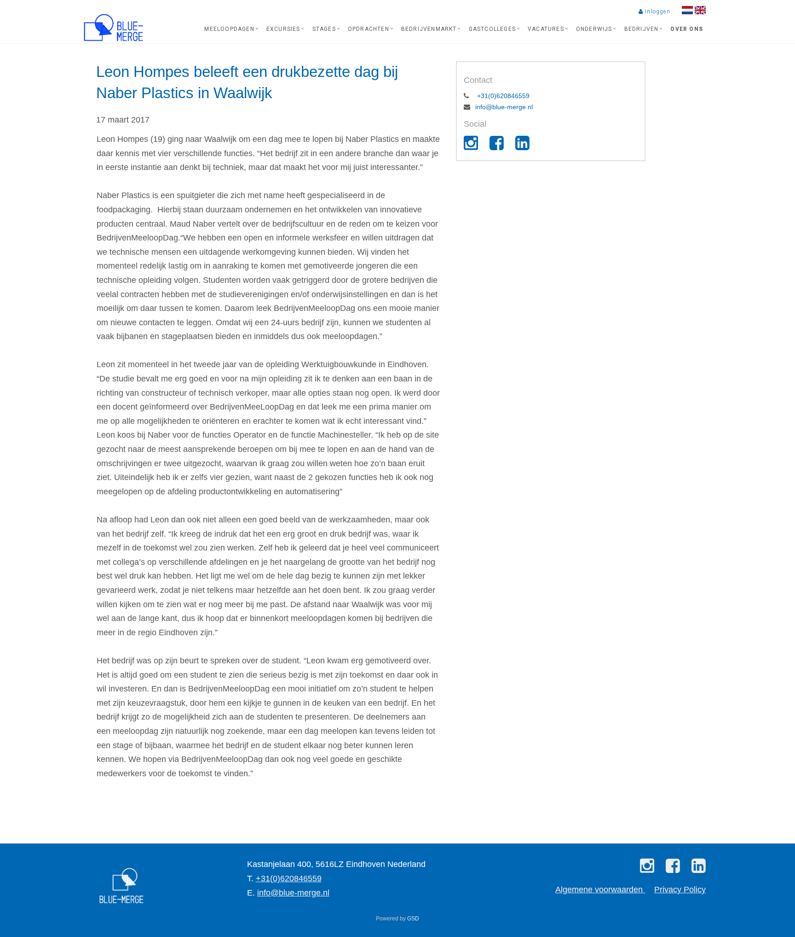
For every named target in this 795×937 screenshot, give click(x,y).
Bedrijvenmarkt (429, 29)
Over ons (686, 29)
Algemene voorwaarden (600, 889)
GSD (413, 918)
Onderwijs (594, 29)
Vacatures (546, 29)
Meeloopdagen (229, 29)
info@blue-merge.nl (504, 107)
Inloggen (656, 11)
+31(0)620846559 (502, 96)
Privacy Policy (680, 889)
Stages (324, 29)
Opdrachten (368, 29)
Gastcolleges (492, 29)
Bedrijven (641, 29)
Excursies (283, 29)
